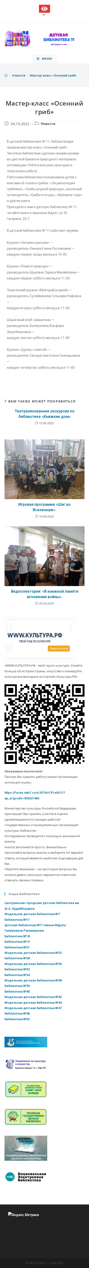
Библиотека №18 (17, 936)
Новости (48, 124)
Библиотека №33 (17, 969)
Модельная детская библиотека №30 (33, 964)
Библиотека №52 (17, 1019)
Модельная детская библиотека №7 (32, 914)
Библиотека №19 (17, 941)
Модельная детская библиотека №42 (33, 997)
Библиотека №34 (17, 975)
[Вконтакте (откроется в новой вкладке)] (44, 15)
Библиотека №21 (17, 947)
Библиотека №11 (17, 919)
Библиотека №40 (17, 991)
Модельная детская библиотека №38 (33, 980)
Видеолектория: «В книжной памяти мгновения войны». (44, 594)
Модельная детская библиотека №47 (33, 1008)
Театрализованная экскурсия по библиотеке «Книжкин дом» (45, 414)
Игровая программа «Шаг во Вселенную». (44, 507)
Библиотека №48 (17, 1013)
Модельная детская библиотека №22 (33, 953)
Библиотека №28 (17, 958)
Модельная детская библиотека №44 (33, 1002)
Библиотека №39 (17, 986)
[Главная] (6, 75)
